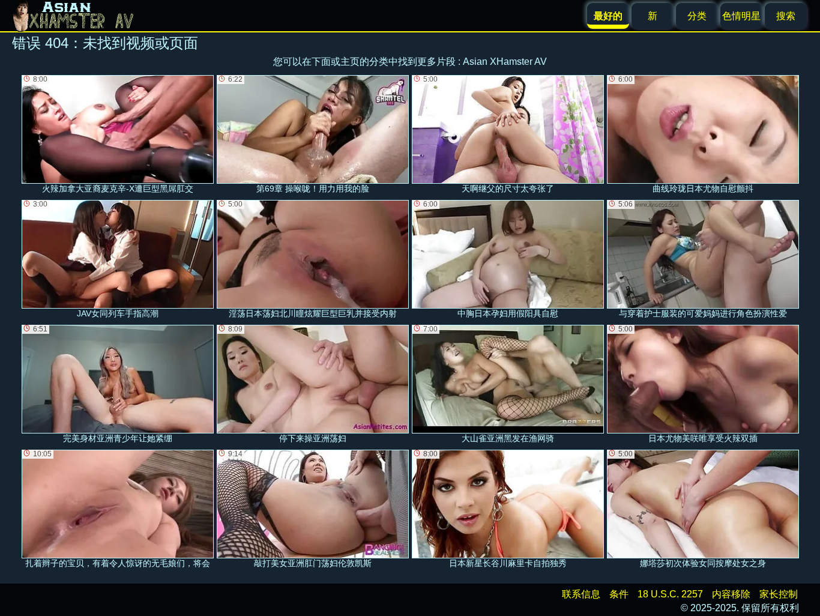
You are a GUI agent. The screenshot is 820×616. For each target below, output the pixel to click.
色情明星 (741, 16)
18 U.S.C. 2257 (670, 594)
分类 (697, 16)
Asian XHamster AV (505, 61)
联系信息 (581, 594)
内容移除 (731, 594)
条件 (619, 594)
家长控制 (778, 594)
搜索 (785, 16)
